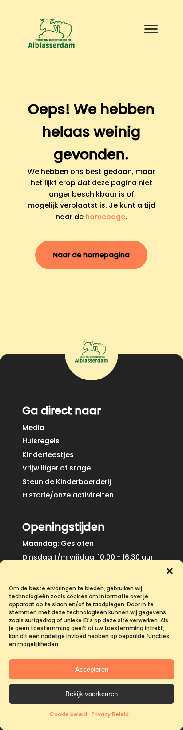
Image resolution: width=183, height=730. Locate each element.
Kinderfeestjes (48, 455)
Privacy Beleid (110, 714)
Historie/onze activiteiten (68, 495)
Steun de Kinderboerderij (66, 482)
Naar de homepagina (91, 255)
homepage (105, 217)
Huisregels (41, 441)
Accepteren (91, 669)
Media (33, 427)
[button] (169, 571)
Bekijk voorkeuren (91, 694)
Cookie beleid (68, 714)
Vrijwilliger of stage (56, 468)
